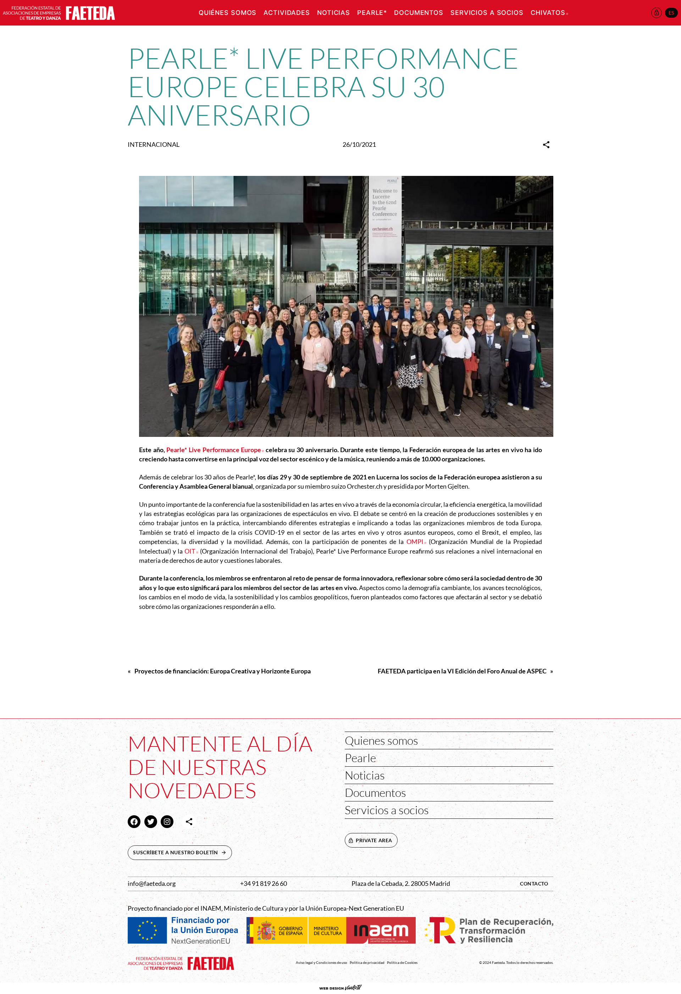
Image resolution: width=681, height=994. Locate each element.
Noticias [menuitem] (333, 12)
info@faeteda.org (152, 883)
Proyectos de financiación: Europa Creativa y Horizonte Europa (222, 671)
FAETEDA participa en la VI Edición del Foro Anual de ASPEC (462, 671)
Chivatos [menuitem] (549, 12)
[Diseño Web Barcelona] (340, 988)
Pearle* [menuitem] (372, 12)
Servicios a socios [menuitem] (487, 12)
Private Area (374, 840)
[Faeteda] (59, 12)
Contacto (534, 884)
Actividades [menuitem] (287, 12)
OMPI (416, 541)
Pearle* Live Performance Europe (215, 450)
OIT (191, 551)
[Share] (546, 145)
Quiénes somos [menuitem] (227, 12)
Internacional (153, 144)
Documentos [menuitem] (418, 12)
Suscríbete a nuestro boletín (182, 852)
